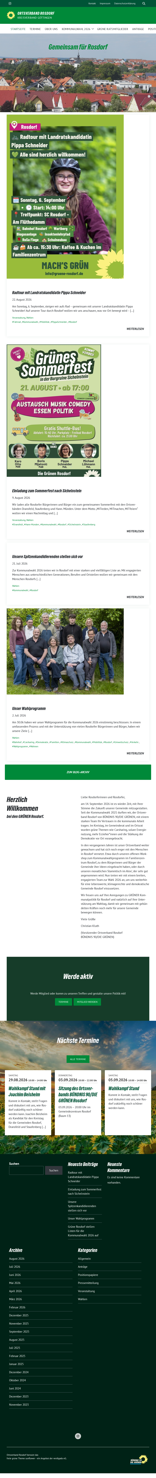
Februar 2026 (17, 1307)
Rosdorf (73, 321)
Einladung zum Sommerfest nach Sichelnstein (47, 490)
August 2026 (16, 1258)
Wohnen (34, 746)
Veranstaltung (18, 317)
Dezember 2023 (18, 1396)
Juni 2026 (15, 1275)
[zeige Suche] (144, 4)
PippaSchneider (59, 321)
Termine (63, 1001)
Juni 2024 (15, 1388)
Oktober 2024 (17, 1380)
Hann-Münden (32, 524)
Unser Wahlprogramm (29, 708)
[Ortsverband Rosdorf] (11, 15)
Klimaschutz (67, 742)
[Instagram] (10, 3)
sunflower (30, 1458)
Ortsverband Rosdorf (36, 13)
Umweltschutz (121, 742)
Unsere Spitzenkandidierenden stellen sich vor (47, 556)
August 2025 (16, 1340)
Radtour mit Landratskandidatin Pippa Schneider (49, 292)
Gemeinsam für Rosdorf (78, 47)
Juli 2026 (14, 1266)
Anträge (82, 1266)
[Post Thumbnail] (65, 196)
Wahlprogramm (20, 746)
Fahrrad (17, 321)
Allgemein (84, 1258)
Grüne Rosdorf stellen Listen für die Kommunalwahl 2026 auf (83, 1231)
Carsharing (29, 742)
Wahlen (29, 317)
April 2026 (15, 1291)
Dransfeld (18, 524)
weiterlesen (135, 329)
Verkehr (134, 742)
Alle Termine (78, 1059)
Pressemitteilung (88, 1283)
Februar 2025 (17, 1356)
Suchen (14, 1164)
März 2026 (15, 1299)
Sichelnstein (75, 524)
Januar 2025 (16, 1364)
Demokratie (42, 742)
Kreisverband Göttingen (35, 17)
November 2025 (19, 1323)
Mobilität (45, 321)
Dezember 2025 (18, 1315)
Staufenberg (89, 524)
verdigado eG (59, 1458)
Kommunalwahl (30, 321)
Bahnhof (17, 742)
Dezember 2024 (18, 1372)
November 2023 (19, 1404)
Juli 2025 (14, 1348)
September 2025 (19, 1331)
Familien (55, 742)
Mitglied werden (87, 1001)
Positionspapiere (88, 1275)
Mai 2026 (14, 1283)
